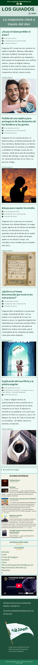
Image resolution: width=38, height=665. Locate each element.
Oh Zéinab (12, 487)
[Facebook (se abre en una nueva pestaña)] (17, 4)
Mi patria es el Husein (16, 515)
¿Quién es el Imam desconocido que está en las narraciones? (17, 294)
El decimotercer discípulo (12, 390)
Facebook (5, 560)
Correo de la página (9, 557)
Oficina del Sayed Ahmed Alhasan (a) (17, 565)
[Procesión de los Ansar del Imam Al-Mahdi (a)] (4, 501)
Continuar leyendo (7, 77)
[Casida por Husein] (4, 482)
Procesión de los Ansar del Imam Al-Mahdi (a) (23, 499)
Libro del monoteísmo (19, 392)
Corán (4, 554)
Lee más (6, 512)
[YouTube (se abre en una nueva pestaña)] (20, 4)
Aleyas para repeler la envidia (18, 208)
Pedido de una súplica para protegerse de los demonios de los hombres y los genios (19, 121)
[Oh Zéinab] (4, 489)
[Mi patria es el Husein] (4, 518)
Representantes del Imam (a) (13, 567)
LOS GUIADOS (18, 9)
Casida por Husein (15, 480)
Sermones (5, 570)
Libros (4, 562)
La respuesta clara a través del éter (15, 41)
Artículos (5, 552)
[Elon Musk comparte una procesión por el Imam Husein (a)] (4, 533)
